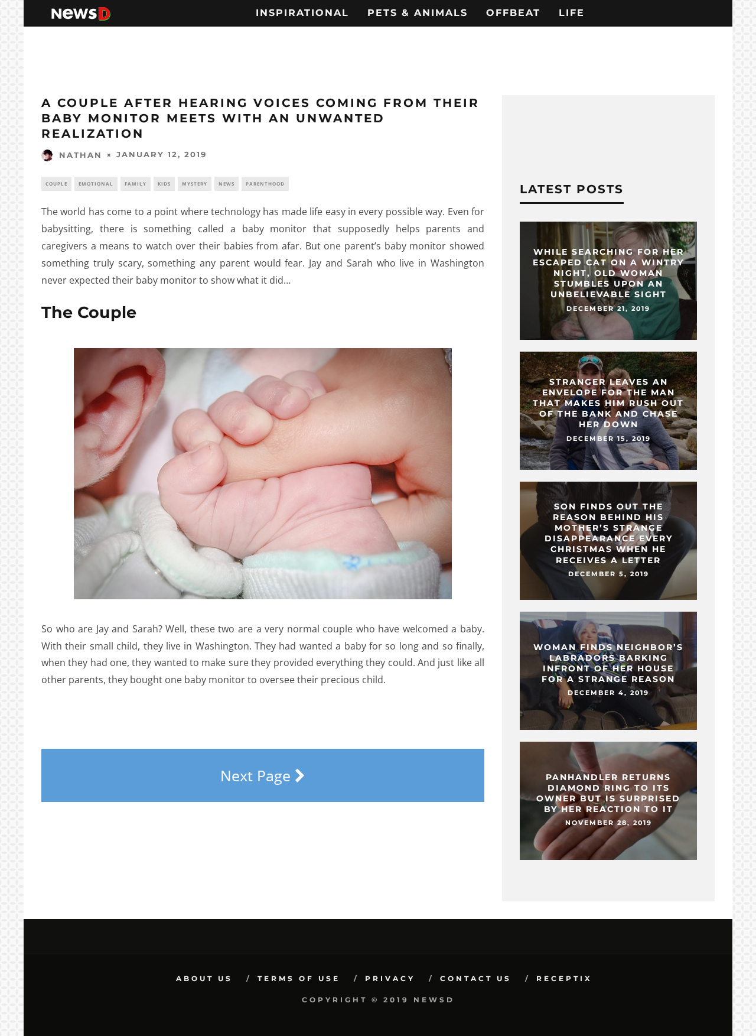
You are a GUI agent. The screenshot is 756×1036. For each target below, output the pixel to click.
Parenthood (265, 183)
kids (164, 183)
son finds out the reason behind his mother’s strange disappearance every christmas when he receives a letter (609, 533)
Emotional (96, 183)
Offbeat (513, 12)
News (226, 183)
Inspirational (302, 12)
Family (135, 183)
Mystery (194, 183)
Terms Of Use (299, 978)
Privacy (390, 978)
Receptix (564, 978)
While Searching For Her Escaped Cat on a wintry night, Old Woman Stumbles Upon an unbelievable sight (608, 273)
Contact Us (475, 978)
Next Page (257, 775)
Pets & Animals (417, 12)
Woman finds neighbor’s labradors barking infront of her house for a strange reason (608, 663)
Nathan (80, 155)
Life (572, 12)
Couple (56, 183)
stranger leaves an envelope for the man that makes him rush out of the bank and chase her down (608, 403)
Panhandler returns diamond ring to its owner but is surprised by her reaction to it (608, 793)
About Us (204, 978)
